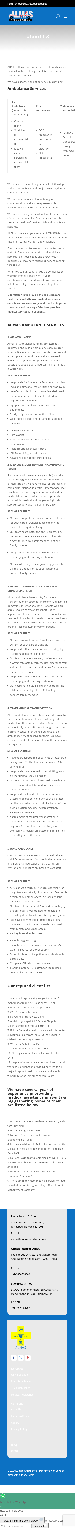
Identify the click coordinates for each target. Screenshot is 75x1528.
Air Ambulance (19, 1374)
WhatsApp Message (56, 1520)
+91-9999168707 (20, 1308)
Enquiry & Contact (21, 1416)
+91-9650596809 (20, 1274)
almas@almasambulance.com (28, 1239)
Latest (14, 1450)
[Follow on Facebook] (14, 1358)
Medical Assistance (22, 1394)
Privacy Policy (19, 1429)
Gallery (15, 1422)
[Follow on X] (21, 1358)
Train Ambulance (20, 1388)
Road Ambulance (21, 1381)
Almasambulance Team (21, 1475)
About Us (16, 1409)
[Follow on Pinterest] (28, 1358)
